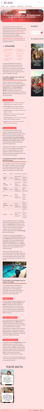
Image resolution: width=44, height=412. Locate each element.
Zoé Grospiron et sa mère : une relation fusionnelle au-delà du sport (37, 63)
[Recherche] (39, 2)
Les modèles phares (8, 53)
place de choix (20, 32)
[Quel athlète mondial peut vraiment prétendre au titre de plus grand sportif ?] (37, 83)
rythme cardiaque (18, 38)
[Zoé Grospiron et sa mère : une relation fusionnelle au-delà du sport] (37, 56)
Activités (22, 12)
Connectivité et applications (20, 59)
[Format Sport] (8, 2)
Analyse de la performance (20, 56)
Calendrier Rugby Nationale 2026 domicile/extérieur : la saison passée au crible (7, 398)
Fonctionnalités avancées (8, 56)
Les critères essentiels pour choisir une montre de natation (9, 50)
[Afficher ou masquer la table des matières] (20, 46)
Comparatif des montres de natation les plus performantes (8, 59)
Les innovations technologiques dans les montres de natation (20, 50)
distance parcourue (8, 38)
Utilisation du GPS (21, 53)
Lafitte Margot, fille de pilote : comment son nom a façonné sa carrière (7, 380)
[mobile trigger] (2, 2)
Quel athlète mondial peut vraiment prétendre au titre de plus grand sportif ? (37, 89)
